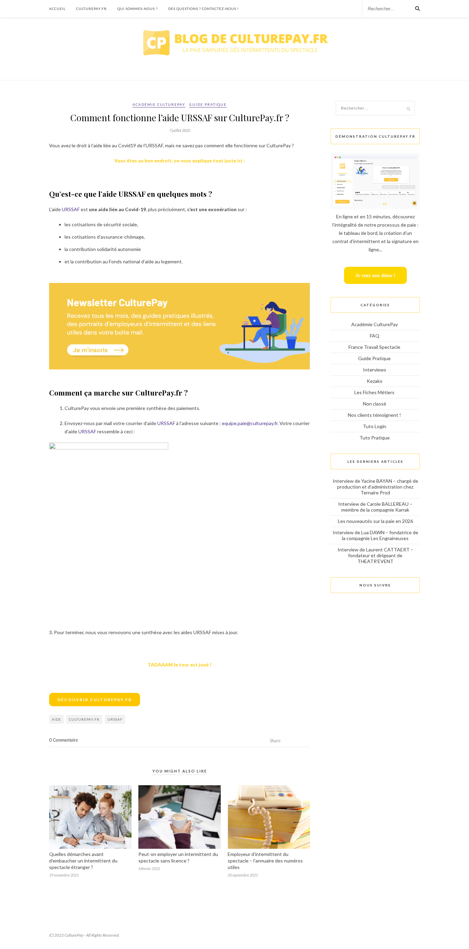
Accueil (57, 9)
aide (56, 719)
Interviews (374, 370)
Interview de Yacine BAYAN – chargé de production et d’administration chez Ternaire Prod (375, 486)
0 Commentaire (63, 740)
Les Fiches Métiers (374, 392)
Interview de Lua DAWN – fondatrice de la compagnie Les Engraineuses (375, 535)
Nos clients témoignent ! (374, 415)
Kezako (374, 381)
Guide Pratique (208, 104)
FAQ (374, 336)
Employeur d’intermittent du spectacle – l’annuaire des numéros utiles (265, 860)
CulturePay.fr (91, 9)
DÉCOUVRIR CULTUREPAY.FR (94, 699)
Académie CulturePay (159, 104)
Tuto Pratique (374, 438)
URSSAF (71, 209)
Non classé (374, 404)
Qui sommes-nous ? (137, 9)
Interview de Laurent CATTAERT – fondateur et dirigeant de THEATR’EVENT (375, 555)
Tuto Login (374, 426)
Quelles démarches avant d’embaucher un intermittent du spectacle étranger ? (83, 860)
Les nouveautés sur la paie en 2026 (375, 521)
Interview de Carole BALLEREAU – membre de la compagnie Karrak (375, 507)
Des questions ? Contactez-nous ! (203, 9)
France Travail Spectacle (374, 347)
